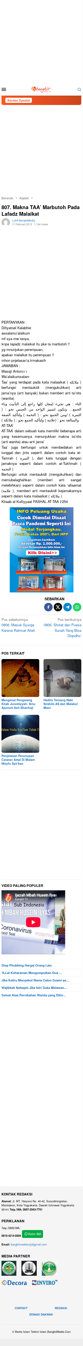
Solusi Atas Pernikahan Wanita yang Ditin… (33, 995)
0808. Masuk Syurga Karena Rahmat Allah (18, 625)
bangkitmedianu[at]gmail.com (29, 1244)
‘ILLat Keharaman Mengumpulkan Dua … (31, 973)
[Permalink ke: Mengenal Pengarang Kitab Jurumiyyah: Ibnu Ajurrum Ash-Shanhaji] (20, 678)
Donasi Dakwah (41, 1314)
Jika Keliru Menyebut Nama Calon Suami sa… (35, 980)
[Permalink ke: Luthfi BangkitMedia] (5, 221)
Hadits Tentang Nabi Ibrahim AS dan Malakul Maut (61, 704)
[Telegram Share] (67, 607)
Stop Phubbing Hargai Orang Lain (26, 965)
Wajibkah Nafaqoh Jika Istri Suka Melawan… (34, 988)
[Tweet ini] (58, 607)
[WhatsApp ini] (77, 607)
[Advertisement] (41, 41)
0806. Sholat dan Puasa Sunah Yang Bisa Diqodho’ (62, 627)
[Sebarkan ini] (48, 607)
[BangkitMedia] (41, 88)
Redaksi (61, 1308)
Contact (21, 1308)
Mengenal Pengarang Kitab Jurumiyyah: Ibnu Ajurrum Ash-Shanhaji (18, 704)
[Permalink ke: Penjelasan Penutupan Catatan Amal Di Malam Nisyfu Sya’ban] (20, 734)
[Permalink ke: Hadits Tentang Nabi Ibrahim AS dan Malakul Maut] (62, 678)
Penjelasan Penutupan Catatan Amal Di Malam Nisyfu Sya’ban (18, 760)
